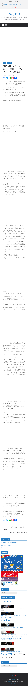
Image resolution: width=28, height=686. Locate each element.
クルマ (4, 62)
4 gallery (5, 619)
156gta (13, 75)
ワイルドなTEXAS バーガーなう (17, 532)
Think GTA (6, 654)
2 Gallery (6, 601)
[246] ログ (14, 14)
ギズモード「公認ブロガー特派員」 (9, 542)
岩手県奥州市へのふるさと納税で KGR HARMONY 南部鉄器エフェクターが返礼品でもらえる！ (14, 4)
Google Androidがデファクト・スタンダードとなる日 (14, 528)
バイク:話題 (9, 62)
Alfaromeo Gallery (11, 638)
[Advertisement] (14, 41)
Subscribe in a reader (6, 545)
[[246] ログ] (3, 25)
